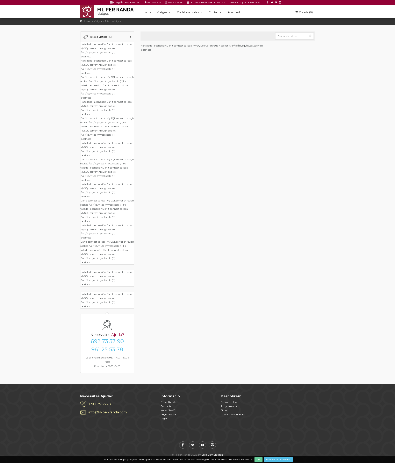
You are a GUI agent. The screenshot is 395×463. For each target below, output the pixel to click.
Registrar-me (168, 414)
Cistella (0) (305, 12)
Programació (229, 406)
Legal (163, 418)
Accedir (236, 12)
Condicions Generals (233, 414)
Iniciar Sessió (167, 410)
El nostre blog (229, 402)
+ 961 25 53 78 (99, 404)
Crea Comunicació (212, 454)
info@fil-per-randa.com (127, 2)
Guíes (224, 410)
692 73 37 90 (175, 2)
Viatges (162, 12)
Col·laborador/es (188, 12)
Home (147, 12)
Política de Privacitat (278, 459)
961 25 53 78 (154, 2)
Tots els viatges (101, 36)
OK (258, 459)
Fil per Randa (168, 402)
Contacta (215, 12)
